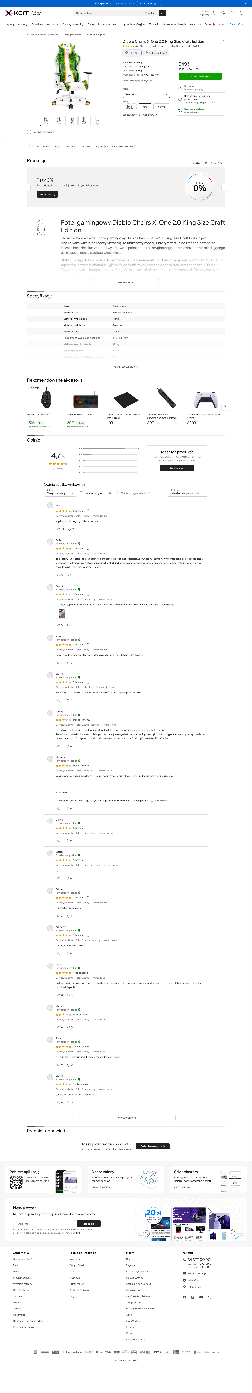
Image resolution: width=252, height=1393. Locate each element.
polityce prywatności (131, 710)
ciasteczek (97, 682)
